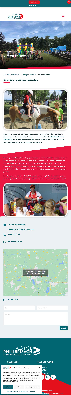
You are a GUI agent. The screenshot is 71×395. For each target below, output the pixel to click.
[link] (69, 2)
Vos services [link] (14, 75)
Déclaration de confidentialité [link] (27, 391)
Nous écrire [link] (41, 369)
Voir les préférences (32, 387)
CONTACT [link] (34, 2)
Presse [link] (33, 5)
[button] (39, 368)
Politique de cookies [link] (12, 391)
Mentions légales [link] (45, 390)
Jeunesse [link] (32, 75)
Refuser (19, 387)
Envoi (63, 328)
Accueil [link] (6, 75)
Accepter (8, 387)
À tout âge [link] (24, 75)
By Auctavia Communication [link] (50, 393)
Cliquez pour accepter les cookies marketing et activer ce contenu (35, 272)
